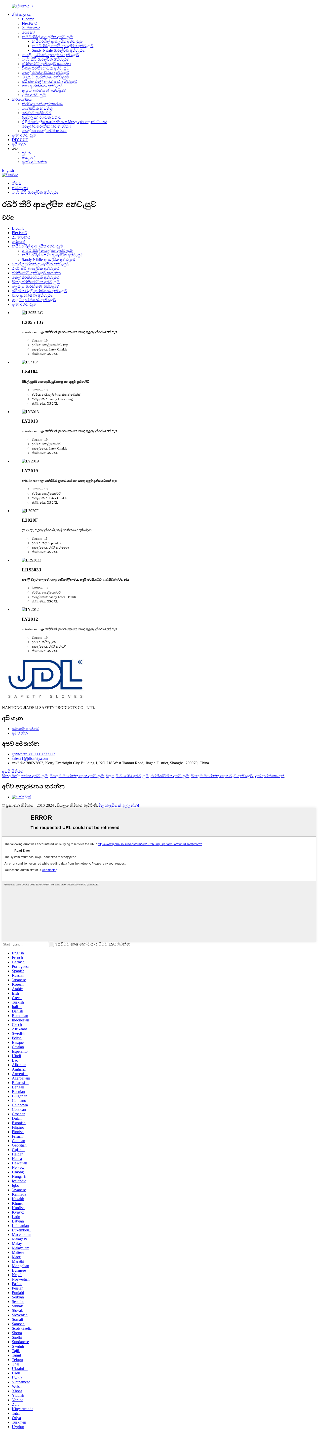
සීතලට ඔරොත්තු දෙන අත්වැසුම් (77, 776)
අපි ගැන (19, 144)
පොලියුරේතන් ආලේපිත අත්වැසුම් (50, 55)
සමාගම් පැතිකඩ (25, 729)
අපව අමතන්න (34, 162)
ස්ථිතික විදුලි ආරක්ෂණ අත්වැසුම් (49, 81)
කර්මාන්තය (22, 99)
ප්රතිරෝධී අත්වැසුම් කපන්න (46, 64)
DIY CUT (20, 140)
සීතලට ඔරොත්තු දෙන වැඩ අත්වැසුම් (222, 776)
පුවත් (26, 153)
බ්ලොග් (28, 157)
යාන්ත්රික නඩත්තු (37, 108)
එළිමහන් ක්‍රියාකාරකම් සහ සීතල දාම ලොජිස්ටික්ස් (64, 122)
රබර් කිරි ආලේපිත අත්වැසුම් (45, 59)
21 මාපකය (31, 28)
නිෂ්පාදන (20, 188)
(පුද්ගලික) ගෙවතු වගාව (42, 117)
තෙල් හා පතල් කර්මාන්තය (44, 131)
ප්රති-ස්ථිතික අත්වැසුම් (170, 776)
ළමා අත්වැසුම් (34, 95)
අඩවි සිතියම (12, 771)
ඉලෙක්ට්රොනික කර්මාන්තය (46, 126)
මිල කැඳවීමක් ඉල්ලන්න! (118, 805)
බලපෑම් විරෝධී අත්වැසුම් (127, 776)
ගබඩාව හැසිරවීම (36, 113)
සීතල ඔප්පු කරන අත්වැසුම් (25, 776)
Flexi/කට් (29, 23)
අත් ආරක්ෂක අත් (269, 776)
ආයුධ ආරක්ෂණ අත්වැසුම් (44, 90)
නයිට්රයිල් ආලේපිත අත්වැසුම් (47, 37)
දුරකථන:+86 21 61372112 (33, 754)
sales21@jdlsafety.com (30, 758)
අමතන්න (20, 733)
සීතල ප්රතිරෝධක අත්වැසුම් (46, 68)
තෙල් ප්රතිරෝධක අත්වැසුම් (45, 72)
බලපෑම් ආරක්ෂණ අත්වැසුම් (45, 77)
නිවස (17, 183)
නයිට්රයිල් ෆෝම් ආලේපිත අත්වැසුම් (62, 46)
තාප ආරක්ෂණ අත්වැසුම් (42, 86)
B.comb (28, 19)
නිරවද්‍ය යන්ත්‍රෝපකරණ (42, 104)
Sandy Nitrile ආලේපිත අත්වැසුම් (58, 50)
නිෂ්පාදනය (21, 14)
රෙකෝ (28, 32)
